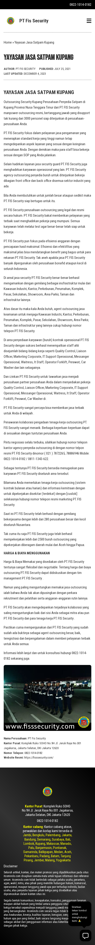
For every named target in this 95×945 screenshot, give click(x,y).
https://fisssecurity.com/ (38, 757)
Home (8, 42)
